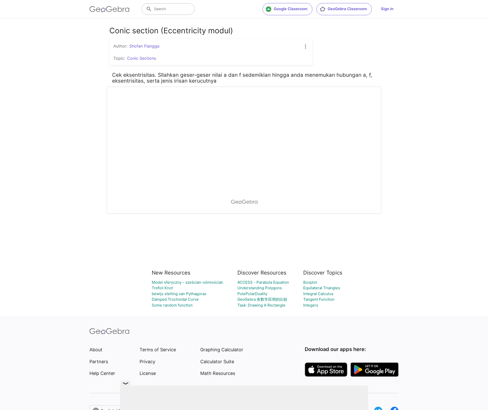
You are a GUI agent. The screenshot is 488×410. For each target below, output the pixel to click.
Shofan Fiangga (144, 46)
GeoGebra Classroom (347, 8)
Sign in (387, 8)
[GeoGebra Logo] (109, 9)
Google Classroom (290, 8)
